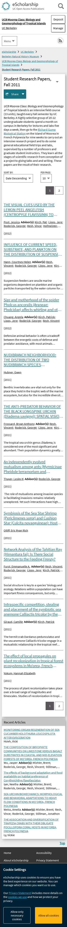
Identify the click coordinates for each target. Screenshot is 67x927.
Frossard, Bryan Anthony (19, 424)
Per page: (46, 172)
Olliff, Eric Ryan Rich (16, 530)
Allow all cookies (48, 915)
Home (7, 853)
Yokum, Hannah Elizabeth (20, 673)
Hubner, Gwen (12, 372)
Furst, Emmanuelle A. (17, 566)
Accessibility (44, 853)
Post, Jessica (12, 222)
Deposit (58, 19)
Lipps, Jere (55, 222)
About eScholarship (16, 860)
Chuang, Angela (13, 317)
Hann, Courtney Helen (17, 262)
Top (62, 843)
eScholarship (9, 51)
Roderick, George (14, 226)
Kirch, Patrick (46, 317)
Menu (7, 41)
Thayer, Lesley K (14, 479)
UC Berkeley (9, 28)
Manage (57, 28)
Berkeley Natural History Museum (20, 56)
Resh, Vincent (51, 321)
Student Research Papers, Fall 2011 (21, 69)
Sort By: (8, 172)
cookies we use (17, 897)
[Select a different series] (57, 82)
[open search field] (61, 6)
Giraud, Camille (13, 622)
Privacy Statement (47, 860)
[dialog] (33, 895)
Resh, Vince (34, 226)
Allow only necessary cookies (17, 915)
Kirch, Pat (41, 222)
